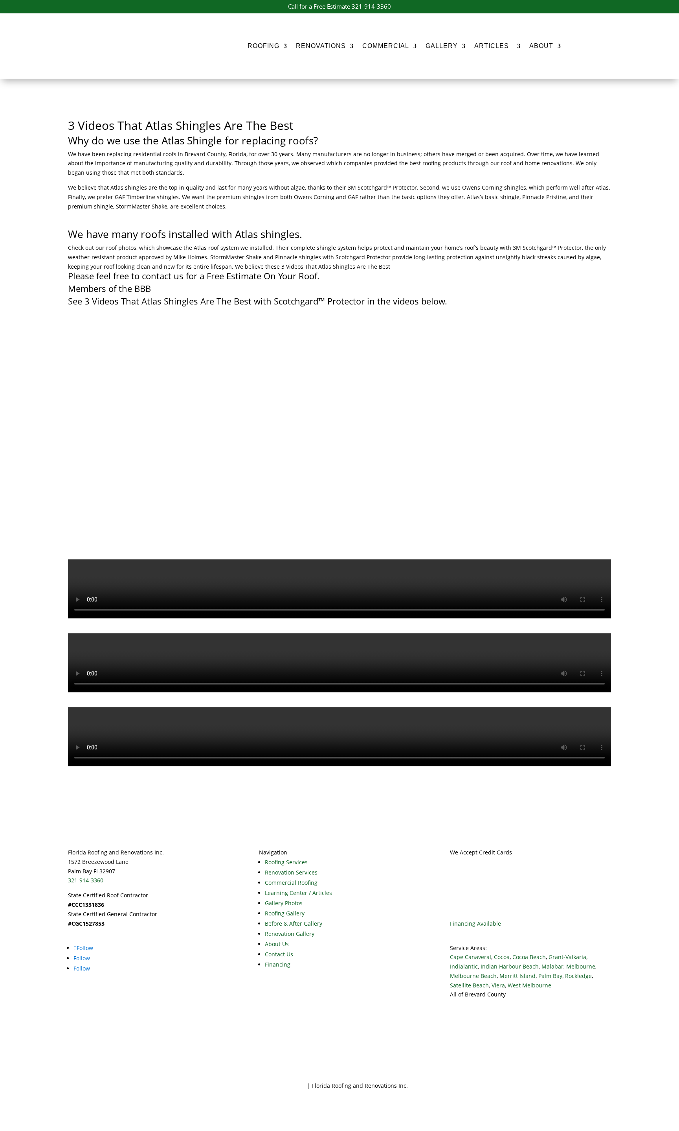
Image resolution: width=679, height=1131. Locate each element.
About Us (277, 944)
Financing (277, 964)
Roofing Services (286, 862)
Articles (493, 45)
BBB (141, 288)
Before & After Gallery (293, 923)
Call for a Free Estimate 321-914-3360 (339, 6)
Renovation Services (291, 872)
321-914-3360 (85, 880)
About (541, 45)
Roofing (263, 45)
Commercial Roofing (291, 882)
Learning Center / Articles (298, 893)
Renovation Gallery (289, 933)
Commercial (385, 45)
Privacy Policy (288, 1085)
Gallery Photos (284, 903)
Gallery (442, 45)
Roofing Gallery (285, 913)
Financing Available (475, 923)
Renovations (321, 45)
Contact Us (279, 954)
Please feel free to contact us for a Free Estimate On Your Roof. (193, 276)
